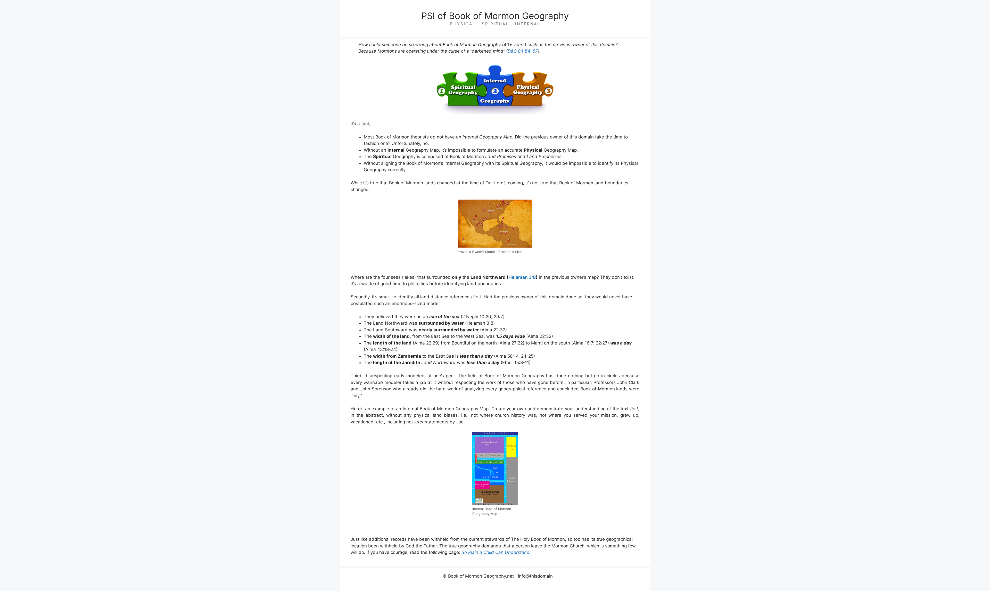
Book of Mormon (402, 588)
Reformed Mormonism (568, 588)
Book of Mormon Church (464, 588)
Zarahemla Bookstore (636, 588)
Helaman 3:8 (522, 277)
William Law (614, 588)
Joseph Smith (519, 588)
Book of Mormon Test (495, 588)
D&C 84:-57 (523, 51)
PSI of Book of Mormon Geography (495, 15)
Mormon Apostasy (541, 588)
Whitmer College (594, 588)
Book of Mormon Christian (431, 588)
